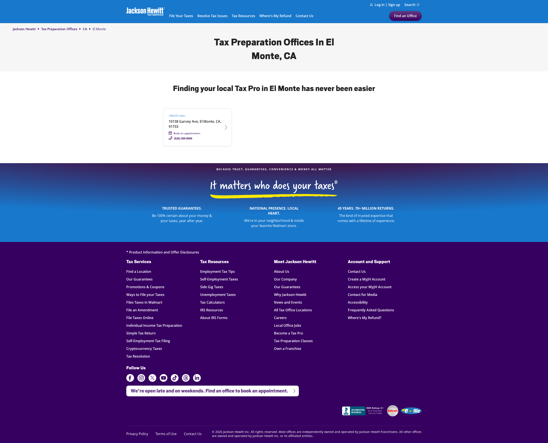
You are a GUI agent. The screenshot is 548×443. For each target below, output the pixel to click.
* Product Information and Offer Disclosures (162, 252)
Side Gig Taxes (211, 286)
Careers (280, 317)
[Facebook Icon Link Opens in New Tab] (130, 378)
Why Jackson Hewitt (290, 294)
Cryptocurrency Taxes (144, 348)
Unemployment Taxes (218, 294)
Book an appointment (187, 133)
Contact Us (304, 16)
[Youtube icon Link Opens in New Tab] (163, 378)
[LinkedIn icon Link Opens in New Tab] (197, 380)
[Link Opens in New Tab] (363, 411)
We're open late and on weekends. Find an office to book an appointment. (207, 390)
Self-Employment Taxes (219, 279)
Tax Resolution (138, 356)
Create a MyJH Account (366, 279)
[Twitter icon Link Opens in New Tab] (152, 378)
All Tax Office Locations (293, 309)
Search (409, 4)
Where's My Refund (275, 16)
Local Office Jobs (287, 325)
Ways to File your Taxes (145, 294)
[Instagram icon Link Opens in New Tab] (141, 378)
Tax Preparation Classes (293, 340)
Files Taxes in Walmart (144, 302)
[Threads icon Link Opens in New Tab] (186, 378)
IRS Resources (211, 309)
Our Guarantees (139, 279)
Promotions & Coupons (145, 286)
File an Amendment (142, 309)
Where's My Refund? (364, 317)
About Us (281, 271)
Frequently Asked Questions (371, 309)
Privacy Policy (137, 433)
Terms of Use (166, 433)
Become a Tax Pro (288, 333)
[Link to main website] (145, 11)
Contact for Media (362, 294)
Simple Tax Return (141, 333)
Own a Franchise (287, 348)
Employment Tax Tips (217, 271)
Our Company (285, 279)
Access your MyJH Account (370, 286)
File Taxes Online (139, 317)
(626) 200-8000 (183, 138)
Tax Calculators (212, 302)
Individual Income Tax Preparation (154, 325)
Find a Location (138, 271)
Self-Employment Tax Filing (148, 340)
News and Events (288, 302)
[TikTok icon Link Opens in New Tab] (175, 378)
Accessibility (358, 302)
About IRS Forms (214, 317)
